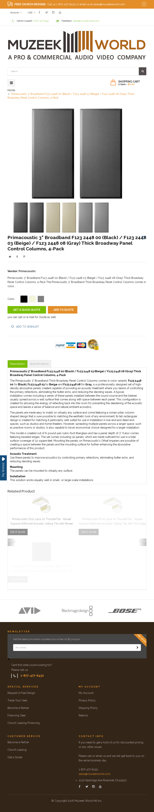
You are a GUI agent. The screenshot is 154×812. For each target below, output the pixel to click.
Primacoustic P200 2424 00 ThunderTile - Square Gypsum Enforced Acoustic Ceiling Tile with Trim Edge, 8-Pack (112, 524)
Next (142, 541)
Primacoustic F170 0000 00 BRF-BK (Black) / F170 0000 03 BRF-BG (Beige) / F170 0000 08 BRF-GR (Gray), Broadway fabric (41, 571)
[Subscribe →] (137, 647)
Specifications (39, 363)
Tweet (10, 256)
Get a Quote (15, 757)
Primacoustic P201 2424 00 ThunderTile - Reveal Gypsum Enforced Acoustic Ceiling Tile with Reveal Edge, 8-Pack (41, 524)
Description (17, 363)
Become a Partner (18, 707)
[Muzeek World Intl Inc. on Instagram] (53, 12)
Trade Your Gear (17, 700)
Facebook (17, 256)
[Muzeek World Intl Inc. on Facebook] (39, 12)
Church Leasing (17, 749)
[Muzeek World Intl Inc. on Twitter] (46, 12)
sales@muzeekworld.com (94, 773)
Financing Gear (17, 715)
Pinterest (24, 256)
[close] (144, 4)
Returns (83, 715)
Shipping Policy (88, 707)
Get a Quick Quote (26, 309)
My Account (86, 692)
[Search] (142, 71)
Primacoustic (27, 271)
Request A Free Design (21, 692)
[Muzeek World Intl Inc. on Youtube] (60, 12)
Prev (11, 541)
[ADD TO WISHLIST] (143, 237)
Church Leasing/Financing (24, 722)
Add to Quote (64, 309)
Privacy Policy (87, 700)
